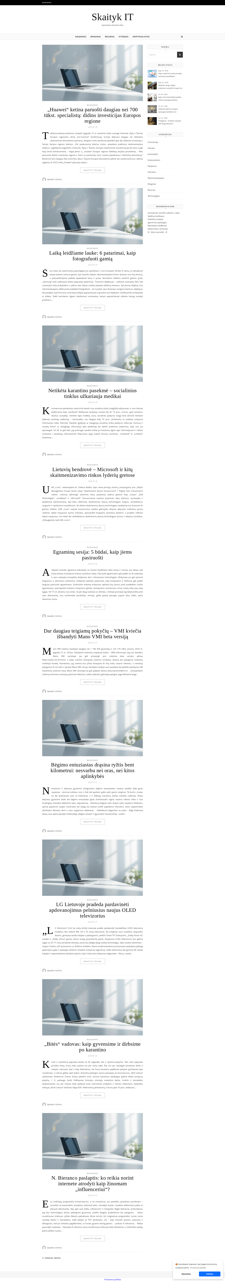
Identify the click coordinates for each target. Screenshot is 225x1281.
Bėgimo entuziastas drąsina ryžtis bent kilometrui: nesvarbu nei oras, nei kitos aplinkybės (93, 770)
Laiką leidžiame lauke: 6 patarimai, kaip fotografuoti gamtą (92, 256)
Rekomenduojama (156, 178)
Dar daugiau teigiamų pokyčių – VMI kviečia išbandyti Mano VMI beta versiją (92, 633)
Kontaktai (46, 3)
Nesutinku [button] (186, 1274)
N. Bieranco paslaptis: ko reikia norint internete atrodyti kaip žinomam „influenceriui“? (92, 1183)
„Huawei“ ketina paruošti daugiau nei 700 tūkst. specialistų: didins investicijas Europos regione (92, 115)
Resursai (109, 36)
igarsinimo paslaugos (157, 222)
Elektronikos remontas (158, 228)
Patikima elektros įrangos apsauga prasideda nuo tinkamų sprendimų (168, 110)
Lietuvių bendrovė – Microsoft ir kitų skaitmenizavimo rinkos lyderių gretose (92, 472)
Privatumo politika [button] (198, 1267)
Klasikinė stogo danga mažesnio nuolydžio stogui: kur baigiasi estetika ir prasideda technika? (170, 87)
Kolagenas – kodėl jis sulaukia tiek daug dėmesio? (169, 122)
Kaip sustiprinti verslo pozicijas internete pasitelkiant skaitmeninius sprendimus (170, 75)
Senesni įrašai (52, 1258)
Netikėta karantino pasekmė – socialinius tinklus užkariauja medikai (92, 393)
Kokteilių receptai (155, 219)
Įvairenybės (153, 154)
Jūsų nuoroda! (157, 232)
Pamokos (152, 172)
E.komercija (153, 142)
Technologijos (154, 196)
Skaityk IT (112, 17)
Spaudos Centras (54, 179)
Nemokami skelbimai (157, 225)
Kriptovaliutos (141, 36)
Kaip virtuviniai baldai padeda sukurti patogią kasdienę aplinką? (169, 99)
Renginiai (95, 36)
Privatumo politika (112, 1279)
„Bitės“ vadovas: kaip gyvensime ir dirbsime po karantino (92, 1047)
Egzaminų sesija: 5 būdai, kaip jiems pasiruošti (92, 555)
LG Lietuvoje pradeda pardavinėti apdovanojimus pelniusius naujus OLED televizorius (92, 910)
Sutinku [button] (209, 1274)
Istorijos (124, 36)
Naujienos (80, 36)
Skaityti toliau (93, 170)
